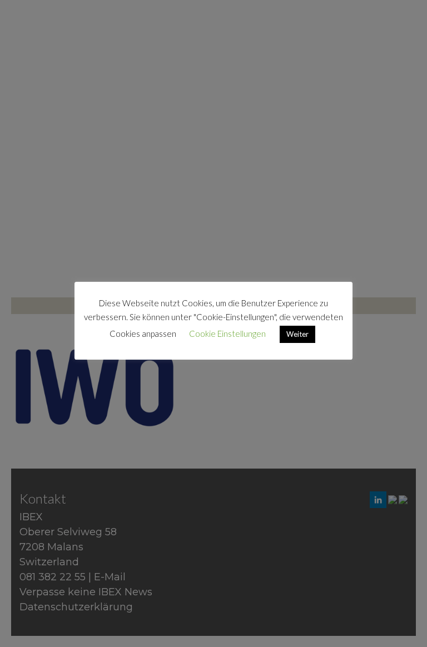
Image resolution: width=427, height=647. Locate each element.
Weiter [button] (297, 334)
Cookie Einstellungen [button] (227, 334)
